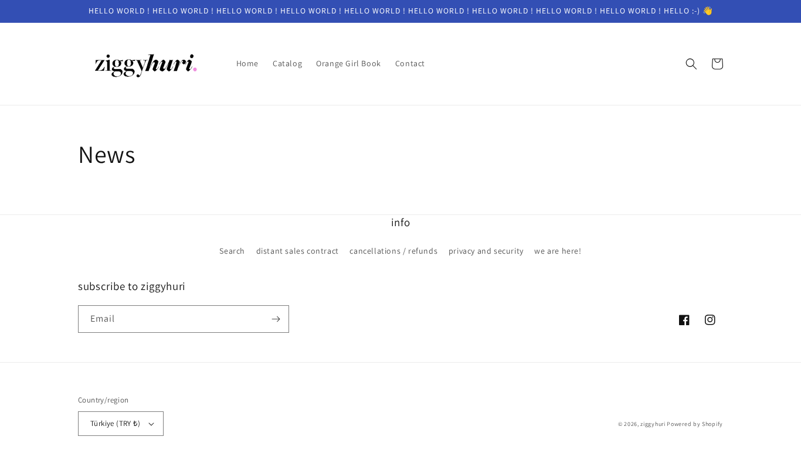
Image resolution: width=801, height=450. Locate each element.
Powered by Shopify (695, 424)
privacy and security (486, 251)
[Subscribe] (276, 319)
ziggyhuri (652, 424)
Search (232, 251)
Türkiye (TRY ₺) (115, 423)
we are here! (557, 251)
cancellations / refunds (393, 251)
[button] (691, 64)
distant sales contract (297, 251)
